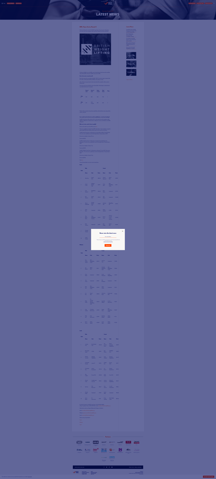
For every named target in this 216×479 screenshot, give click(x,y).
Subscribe (108, 245)
